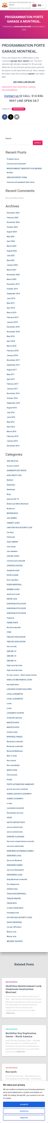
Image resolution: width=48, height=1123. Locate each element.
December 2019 (13, 284)
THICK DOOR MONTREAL (16, 894)
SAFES (9, 818)
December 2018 (13, 327)
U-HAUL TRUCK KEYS (15, 908)
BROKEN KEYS (12, 513)
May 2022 (10, 260)
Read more (10, 1013)
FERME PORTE (12, 623)
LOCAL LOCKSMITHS (15, 694)
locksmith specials (14, 718)
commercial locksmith (16, 561)
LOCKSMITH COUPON (15, 713)
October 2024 (12, 227)
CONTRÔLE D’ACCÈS (15, 566)
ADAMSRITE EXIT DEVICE (16, 470)
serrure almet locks (15, 827)
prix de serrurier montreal (17, 789)
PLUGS (9, 780)
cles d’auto (11, 547)
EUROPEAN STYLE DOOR (16, 604)
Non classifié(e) (13, 765)
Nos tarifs (11, 1071)
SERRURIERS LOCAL (15, 875)
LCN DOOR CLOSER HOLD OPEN (19, 689)
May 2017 (10, 374)
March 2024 (11, 246)
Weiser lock (11, 932)
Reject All (24, 1118)
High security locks (14, 665)
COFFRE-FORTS (13, 556)
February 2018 (12, 351)
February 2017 (12, 384)
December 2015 (13, 446)
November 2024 (13, 222)
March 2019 (11, 313)
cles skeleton (12, 551)
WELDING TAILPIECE (15, 941)
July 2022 (11, 256)
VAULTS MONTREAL (14, 922)
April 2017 (11, 379)
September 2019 (13, 294)
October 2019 (12, 289)
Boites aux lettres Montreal (17, 504)
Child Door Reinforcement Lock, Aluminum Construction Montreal (24, 989)
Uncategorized (18, 109)
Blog (9, 494)
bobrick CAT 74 (13, 499)
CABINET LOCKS (13, 523)
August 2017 (12, 370)
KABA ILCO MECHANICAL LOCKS (19, 680)
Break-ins (11, 509)
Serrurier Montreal (14, 860)
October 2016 (12, 398)
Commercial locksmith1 (16, 164)
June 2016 (11, 417)
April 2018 (11, 341)
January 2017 (12, 389)
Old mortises (12, 775)
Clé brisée (11, 537)
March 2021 (11, 270)
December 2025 (13, 213)
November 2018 (13, 332)
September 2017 (13, 365)
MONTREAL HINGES (14, 737)
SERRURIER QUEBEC (15, 865)
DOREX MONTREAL (14, 585)
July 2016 (11, 412)
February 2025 (12, 218)
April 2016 (11, 427)
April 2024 (11, 241)
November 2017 (13, 360)
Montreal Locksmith (15, 742)
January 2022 (12, 265)
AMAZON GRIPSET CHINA (17, 177)
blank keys (11, 485)
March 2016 (11, 431)
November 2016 (13, 393)
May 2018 (10, 336)
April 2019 (11, 308)
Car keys (10, 532)
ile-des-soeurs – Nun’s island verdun (22, 675)
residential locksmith (15, 808)
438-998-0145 (12, 461)
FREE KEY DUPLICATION (16, 637)
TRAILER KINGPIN (14, 899)
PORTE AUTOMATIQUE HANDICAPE (20, 784)
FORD (9, 632)
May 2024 (10, 237)
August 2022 (12, 251)
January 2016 (12, 441)
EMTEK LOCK (12, 599)
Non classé (11, 761)
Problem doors (13, 159)
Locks (9, 703)
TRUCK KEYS (12, 903)
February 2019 (12, 317)
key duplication (13, 685)
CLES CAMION (12, 542)
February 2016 (12, 436)
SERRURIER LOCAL (14, 856)
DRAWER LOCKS (13, 589)
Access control (13, 466)
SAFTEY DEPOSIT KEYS (16, 822)
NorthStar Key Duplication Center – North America (21, 1035)
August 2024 (12, 232)
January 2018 (12, 355)
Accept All (24, 1104)
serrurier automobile (15, 846)
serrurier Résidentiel (15, 870)
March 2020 (11, 279)
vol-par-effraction (14, 927)
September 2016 (13, 403)
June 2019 (11, 298)
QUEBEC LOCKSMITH (15, 799)
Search (8, 138)
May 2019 (10, 303)
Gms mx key (11, 646)
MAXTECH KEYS (13, 723)
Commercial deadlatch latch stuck (20, 182)
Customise (24, 1111)
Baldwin (10, 480)
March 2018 (11, 346)
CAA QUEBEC (12, 518)
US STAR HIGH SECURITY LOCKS (19, 917)
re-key (9, 803)
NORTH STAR (12, 770)
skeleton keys (12, 889)
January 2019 (12, 322)
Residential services (15, 813)
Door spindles (12, 580)
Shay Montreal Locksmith (17, 879)
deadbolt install (13, 570)
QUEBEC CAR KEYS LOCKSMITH (19, 794)
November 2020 (13, 275)
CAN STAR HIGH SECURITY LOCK (19, 528)
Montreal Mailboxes (15, 751)
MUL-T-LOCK (12, 756)
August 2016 (12, 408)
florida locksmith (14, 627)
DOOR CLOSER (12, 575)
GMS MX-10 (11, 651)
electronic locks (13, 594)
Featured (10, 618)
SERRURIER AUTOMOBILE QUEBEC (20, 851)
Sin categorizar (13, 884)
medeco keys (12, 732)
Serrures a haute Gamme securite (20, 841)
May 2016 (10, 422)
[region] (24, 1102)
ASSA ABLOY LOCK (14, 475)
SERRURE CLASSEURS (15, 837)
